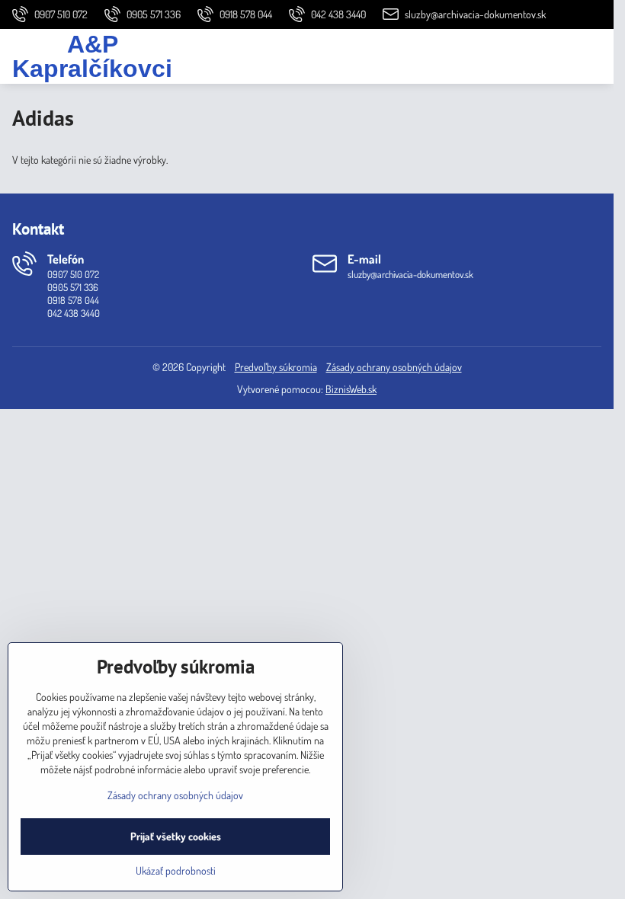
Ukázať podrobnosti (176, 870)
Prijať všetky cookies (175, 836)
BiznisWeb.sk (351, 388)
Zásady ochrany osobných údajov (394, 366)
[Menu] (595, 56)
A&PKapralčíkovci (92, 56)
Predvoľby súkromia (276, 366)
